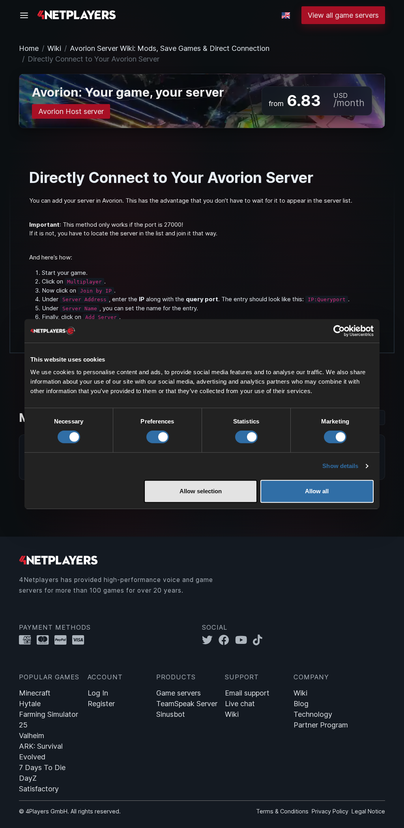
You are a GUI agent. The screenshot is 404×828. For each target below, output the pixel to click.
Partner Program (321, 725)
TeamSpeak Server (186, 703)
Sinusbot (170, 714)
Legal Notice (368, 811)
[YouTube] (244, 640)
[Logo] (76, 14)
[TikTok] (259, 640)
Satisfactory (39, 789)
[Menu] (26, 15)
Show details (340, 465)
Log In (98, 693)
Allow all (317, 491)
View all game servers (343, 15)
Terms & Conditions (282, 811)
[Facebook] (227, 640)
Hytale (30, 703)
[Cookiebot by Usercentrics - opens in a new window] (339, 331)
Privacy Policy (330, 811)
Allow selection (201, 491)
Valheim (31, 735)
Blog (301, 703)
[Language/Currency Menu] (286, 15)
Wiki (54, 48)
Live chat (240, 703)
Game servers (178, 693)
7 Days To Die (42, 767)
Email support (247, 693)
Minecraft (34, 693)
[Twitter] (210, 640)
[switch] (157, 437)
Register (101, 703)
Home (29, 48)
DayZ (28, 778)
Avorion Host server (71, 111)
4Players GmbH (46, 811)
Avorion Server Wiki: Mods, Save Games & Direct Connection (169, 48)
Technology (313, 714)
